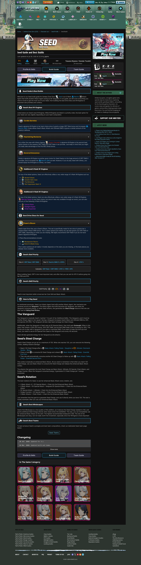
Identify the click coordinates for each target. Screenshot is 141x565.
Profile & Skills (29, 69)
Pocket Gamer (117, 542)
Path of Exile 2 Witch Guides (23, 546)
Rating (19, 63)
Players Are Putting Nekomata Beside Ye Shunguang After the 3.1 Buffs (107, 131)
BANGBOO (83, 19)
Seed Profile (54, 31)
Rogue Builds (71, 542)
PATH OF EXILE (19, 530)
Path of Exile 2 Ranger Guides (23, 540)
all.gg (114, 534)
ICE (44, 19)
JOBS (68, 554)
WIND (62, 19)
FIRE (37, 19)
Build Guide (54, 69)
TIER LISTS (93, 19)
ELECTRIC (20, 19)
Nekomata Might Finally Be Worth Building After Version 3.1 (107, 157)
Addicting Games (118, 540)
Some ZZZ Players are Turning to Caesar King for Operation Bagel (107, 142)
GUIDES (19, 27)
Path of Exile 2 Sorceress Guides (24, 542)
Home (19, 31)
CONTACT (25, 554)
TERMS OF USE (59, 554)
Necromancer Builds (73, 540)
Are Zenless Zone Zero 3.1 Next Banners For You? (107, 135)
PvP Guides (47, 538)
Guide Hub (70, 546)
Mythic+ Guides (48, 536)
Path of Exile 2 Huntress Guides (24, 534)
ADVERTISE (35, 554)
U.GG (114, 536)
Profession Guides (94, 540)
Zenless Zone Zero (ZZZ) (30, 31)
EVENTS (102, 19)
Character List (45, 31)
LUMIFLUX (72, 19)
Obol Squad (45, 63)
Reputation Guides (94, 542)
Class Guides (47, 534)
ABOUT (17, 554)
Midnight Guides (48, 540)
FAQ (43, 554)
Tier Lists (69, 534)
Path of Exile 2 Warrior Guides (24, 544)
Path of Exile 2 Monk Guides (23, 538)
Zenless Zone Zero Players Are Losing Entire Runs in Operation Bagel (106, 153)
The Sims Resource (118, 538)
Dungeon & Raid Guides (51, 542)
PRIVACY (49, 554)
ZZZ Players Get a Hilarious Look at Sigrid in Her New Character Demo (108, 138)
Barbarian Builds (72, 536)
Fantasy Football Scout (119, 544)
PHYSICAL (53, 19)
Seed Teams (54, 433)
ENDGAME (112, 19)
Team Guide (79, 69)
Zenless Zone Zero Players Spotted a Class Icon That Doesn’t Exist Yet (108, 149)
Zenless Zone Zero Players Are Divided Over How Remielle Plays (107, 146)
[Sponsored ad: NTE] (54, 86)
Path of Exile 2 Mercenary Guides (24, 536)
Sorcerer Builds (71, 544)
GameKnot (116, 546)
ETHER (29, 19)
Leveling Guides (48, 544)
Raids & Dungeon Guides (96, 538)
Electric (27, 63)
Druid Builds (70, 538)
